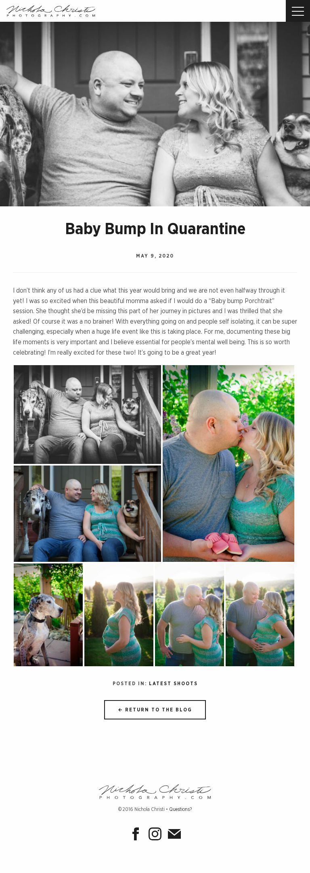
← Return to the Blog (155, 709)
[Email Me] (174, 836)
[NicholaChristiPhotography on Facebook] (137, 836)
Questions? (180, 809)
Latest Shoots (173, 683)
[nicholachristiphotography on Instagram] (157, 836)
